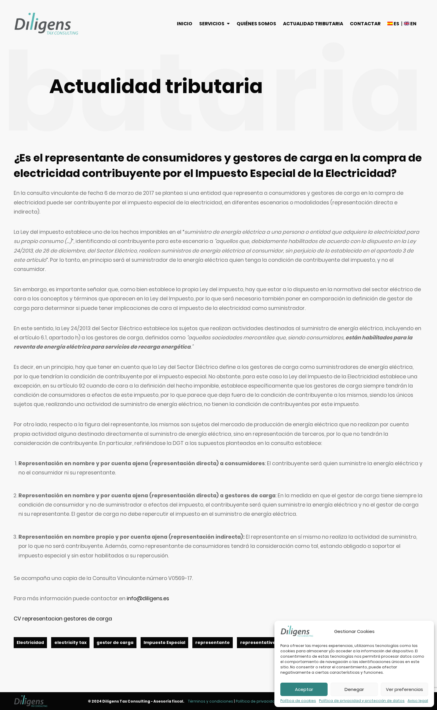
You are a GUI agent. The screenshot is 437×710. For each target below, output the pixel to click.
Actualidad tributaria (313, 24)
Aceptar (304, 689)
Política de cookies (298, 701)
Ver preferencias (404, 689)
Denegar (354, 689)
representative (258, 642)
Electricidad (30, 642)
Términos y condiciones (210, 701)
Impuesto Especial (164, 642)
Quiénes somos (256, 24)
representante (212, 642)
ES (396, 24)
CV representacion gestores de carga (63, 618)
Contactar (365, 24)
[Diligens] (46, 23)
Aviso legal (418, 701)
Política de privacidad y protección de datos (362, 701)
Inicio (184, 24)
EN (412, 24)
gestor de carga (115, 642)
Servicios (211, 24)
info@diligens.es (148, 598)
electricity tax (70, 642)
